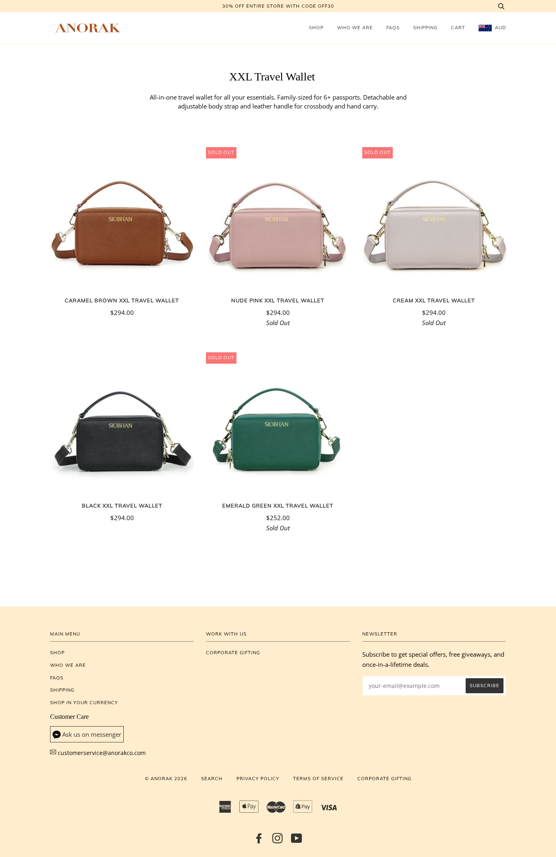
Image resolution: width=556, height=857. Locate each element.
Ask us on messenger (91, 734)
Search (212, 778)
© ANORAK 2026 (166, 778)
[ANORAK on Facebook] (259, 841)
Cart (458, 27)
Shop (316, 27)
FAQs (393, 27)
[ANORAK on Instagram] (277, 841)
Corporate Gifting (233, 652)
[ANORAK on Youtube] (296, 841)
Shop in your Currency (84, 702)
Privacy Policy (257, 778)
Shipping (425, 27)
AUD (499, 27)
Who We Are (355, 27)
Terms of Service (318, 778)
